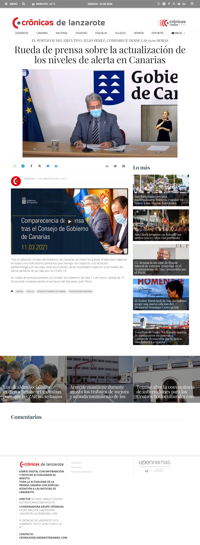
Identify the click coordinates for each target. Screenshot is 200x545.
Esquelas (101, 33)
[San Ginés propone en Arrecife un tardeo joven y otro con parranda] (161, 225)
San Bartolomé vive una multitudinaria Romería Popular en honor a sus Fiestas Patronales (159, 199)
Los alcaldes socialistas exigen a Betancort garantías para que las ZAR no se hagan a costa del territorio (32, 394)
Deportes (158, 33)
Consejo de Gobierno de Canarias (51, 291)
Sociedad (81, 33)
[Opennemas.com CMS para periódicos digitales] (154, 466)
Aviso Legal (76, 467)
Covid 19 (30, 291)
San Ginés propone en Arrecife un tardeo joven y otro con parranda (158, 236)
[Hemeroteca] (192, 3)
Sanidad (19, 291)
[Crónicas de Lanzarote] (59, 22)
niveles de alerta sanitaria (80, 291)
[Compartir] (159, 4)
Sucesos (120, 33)
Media (178, 33)
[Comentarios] (115, 166)
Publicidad (76, 462)
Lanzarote (21, 33)
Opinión (139, 33)
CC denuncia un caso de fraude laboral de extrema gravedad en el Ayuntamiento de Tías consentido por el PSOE (160, 267)
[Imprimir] (107, 166)
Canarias (42, 33)
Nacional (62, 33)
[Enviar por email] (123, 166)
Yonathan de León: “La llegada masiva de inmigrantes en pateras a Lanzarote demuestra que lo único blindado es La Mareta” (160, 337)
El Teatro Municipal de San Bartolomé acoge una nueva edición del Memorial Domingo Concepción (161, 303)
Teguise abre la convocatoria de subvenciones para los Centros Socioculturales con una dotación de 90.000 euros (166, 394)
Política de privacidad (81, 472)
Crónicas (29, 178)
